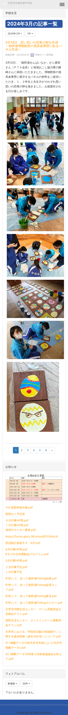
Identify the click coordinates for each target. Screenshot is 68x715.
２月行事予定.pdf (16, 567)
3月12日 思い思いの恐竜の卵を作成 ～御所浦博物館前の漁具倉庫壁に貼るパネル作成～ (33, 46)
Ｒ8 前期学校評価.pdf (19, 507)
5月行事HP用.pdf (16, 560)
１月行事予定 (13, 572)
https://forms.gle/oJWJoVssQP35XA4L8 (31, 536)
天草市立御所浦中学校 (20, 2)
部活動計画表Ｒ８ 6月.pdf (22, 543)
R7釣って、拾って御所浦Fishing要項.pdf (31, 596)
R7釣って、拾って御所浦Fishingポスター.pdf (33, 602)
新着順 (12, 683)
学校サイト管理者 (43, 54)
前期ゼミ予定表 (15, 514)
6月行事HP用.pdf (16, 549)
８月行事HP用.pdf (16, 520)
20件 (25, 683)
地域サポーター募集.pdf (20, 530)
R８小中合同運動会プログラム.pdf (27, 554)
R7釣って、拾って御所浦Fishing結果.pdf (31, 578)
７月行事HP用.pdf (16, 525)
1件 (29, 33)
